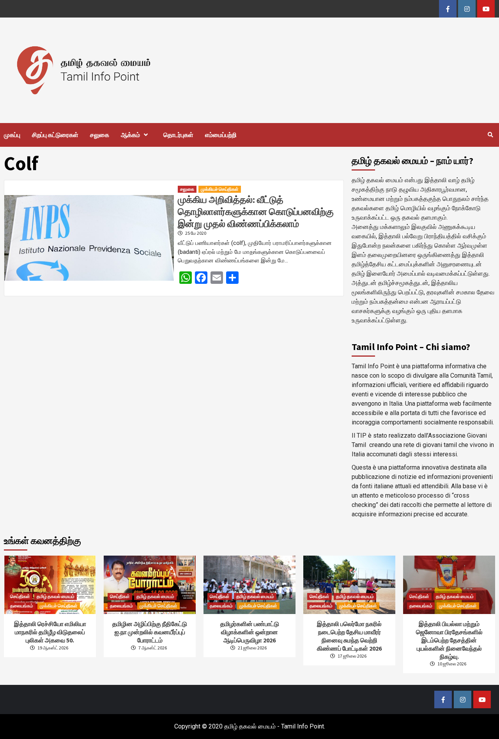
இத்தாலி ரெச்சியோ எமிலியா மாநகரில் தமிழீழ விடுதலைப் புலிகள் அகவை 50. (50, 632)
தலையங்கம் (21, 606)
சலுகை (99, 135)
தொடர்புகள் (178, 135)
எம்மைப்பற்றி (221, 135)
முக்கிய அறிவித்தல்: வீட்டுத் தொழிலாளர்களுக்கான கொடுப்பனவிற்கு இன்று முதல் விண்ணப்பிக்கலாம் (256, 212)
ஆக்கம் (130, 135)
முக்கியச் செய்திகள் (220, 189)
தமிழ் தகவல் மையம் (55, 596)
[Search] (490, 134)
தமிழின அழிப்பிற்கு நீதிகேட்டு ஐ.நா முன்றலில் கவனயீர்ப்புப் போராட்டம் (149, 632)
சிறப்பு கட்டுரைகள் (55, 135)
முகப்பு (12, 135)
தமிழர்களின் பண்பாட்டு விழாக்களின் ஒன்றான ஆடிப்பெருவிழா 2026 (249, 632)
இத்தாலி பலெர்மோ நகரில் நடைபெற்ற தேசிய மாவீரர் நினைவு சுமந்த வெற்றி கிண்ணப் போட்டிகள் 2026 (349, 636)
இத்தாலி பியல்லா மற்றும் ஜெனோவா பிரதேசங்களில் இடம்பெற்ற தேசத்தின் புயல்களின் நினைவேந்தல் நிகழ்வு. (449, 640)
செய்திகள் (20, 596)
